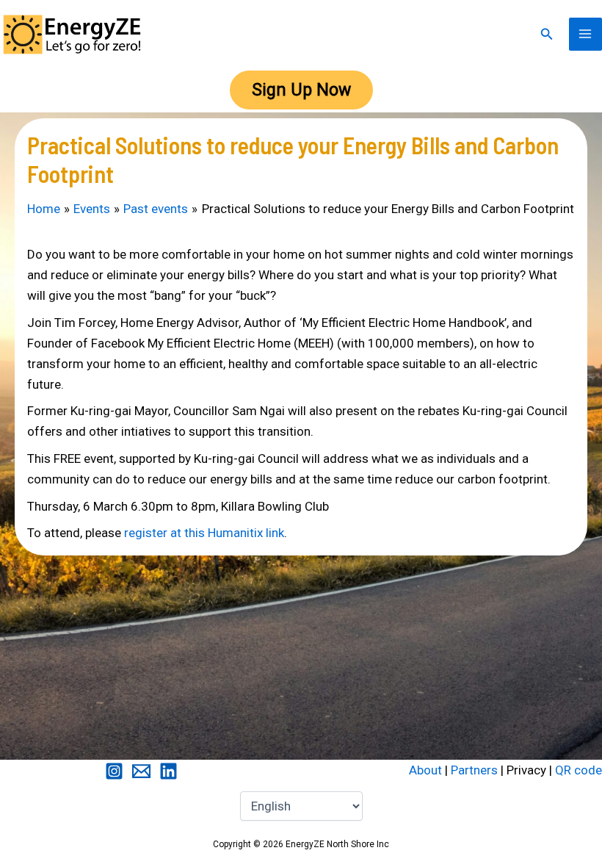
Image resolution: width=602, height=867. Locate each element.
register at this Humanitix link (204, 532)
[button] (547, 34)
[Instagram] (114, 771)
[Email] (141, 771)
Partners (474, 770)
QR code (578, 770)
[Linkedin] (168, 771)
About (425, 770)
